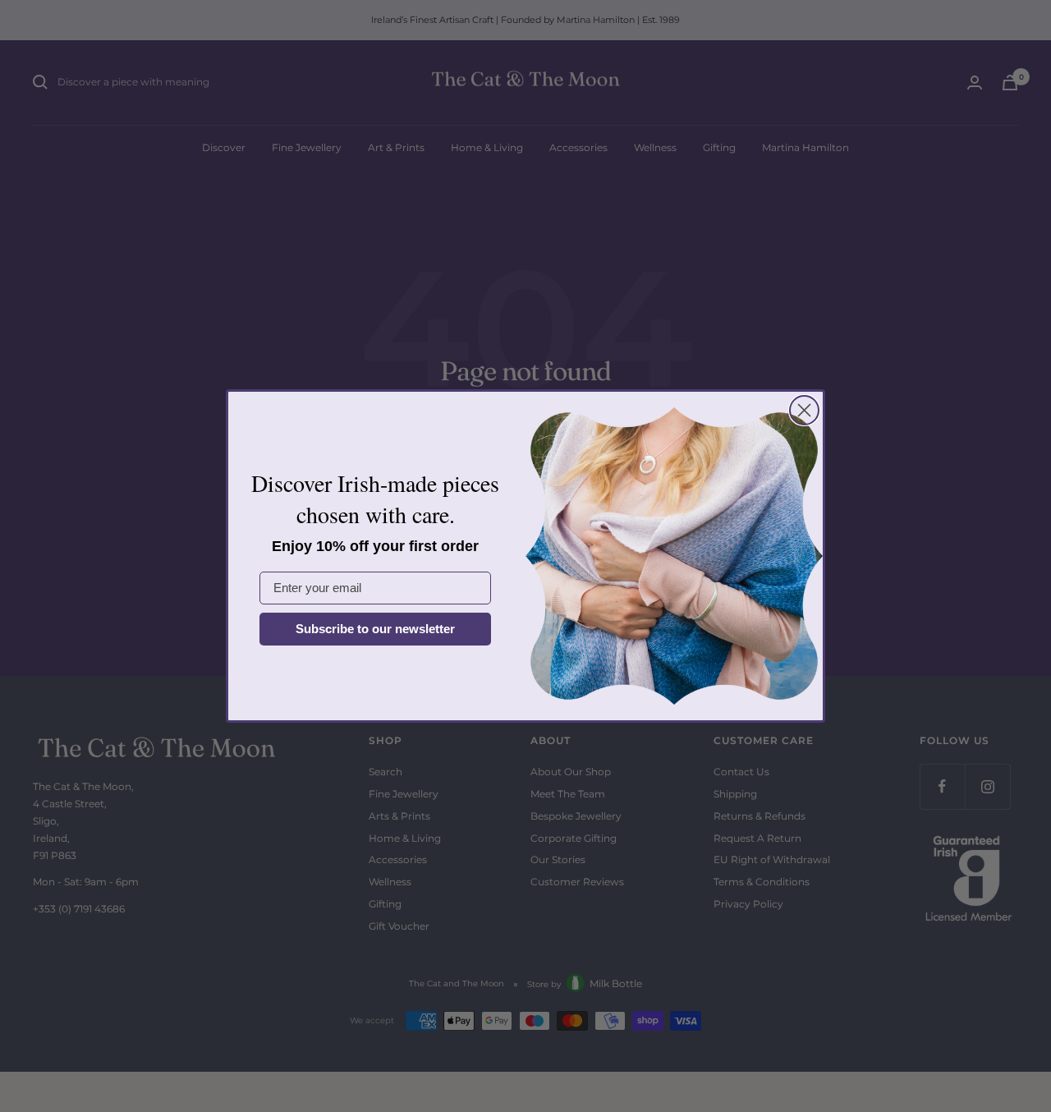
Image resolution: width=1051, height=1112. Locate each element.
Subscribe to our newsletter (375, 629)
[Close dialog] (804, 410)
